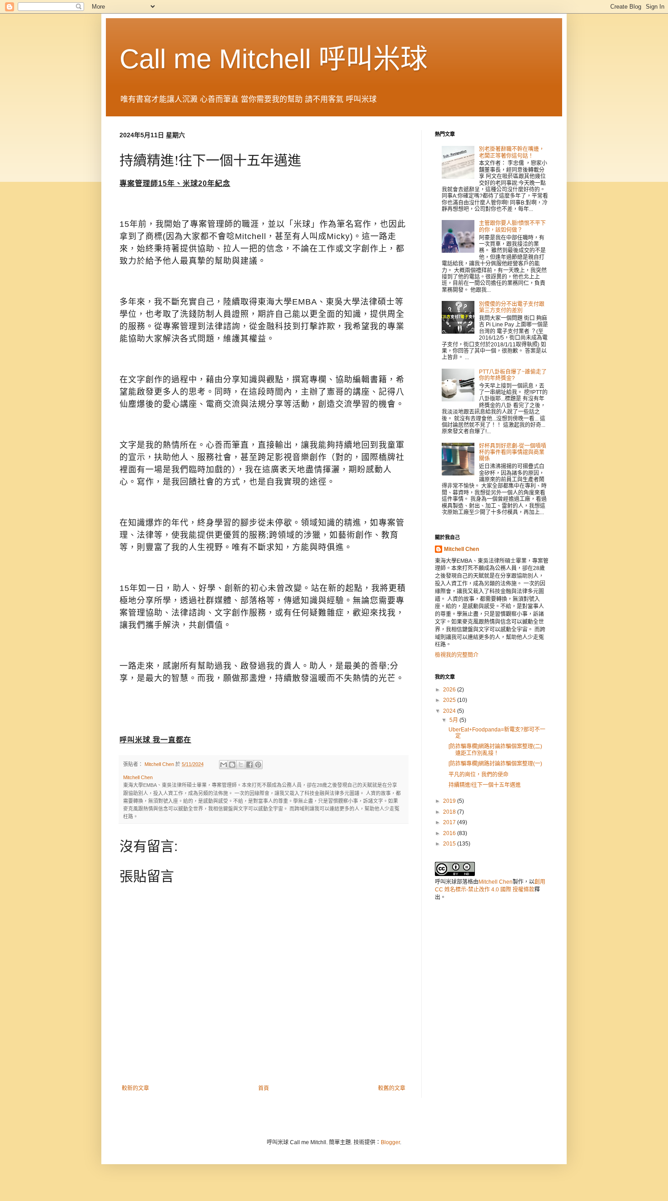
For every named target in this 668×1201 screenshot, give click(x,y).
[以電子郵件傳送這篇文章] (223, 764)
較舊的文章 (391, 1088)
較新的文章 (135, 1088)
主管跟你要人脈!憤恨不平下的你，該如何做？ (512, 226)
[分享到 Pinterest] (258, 764)
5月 (454, 720)
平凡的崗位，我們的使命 (478, 774)
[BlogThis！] (232, 764)
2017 (450, 822)
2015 (450, 844)
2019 (450, 801)
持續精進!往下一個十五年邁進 (485, 785)
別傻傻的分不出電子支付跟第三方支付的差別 (511, 307)
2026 (450, 689)
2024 (450, 711)
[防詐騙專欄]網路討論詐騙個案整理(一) (495, 764)
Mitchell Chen (461, 549)
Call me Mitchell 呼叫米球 (274, 59)
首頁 (263, 1088)
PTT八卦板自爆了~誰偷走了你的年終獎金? (513, 375)
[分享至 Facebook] (249, 764)
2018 (450, 812)
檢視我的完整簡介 (457, 655)
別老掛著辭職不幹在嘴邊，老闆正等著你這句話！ (511, 152)
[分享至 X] (240, 764)
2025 (450, 700)
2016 (450, 833)
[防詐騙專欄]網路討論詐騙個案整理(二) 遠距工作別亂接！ (498, 749)
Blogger (390, 1142)
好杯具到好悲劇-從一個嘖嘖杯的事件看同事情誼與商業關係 (512, 452)
